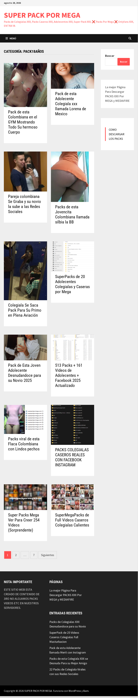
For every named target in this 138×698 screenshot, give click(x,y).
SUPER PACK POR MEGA (42, 15)
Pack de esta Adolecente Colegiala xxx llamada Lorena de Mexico (70, 103)
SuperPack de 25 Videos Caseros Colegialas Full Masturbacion (64, 636)
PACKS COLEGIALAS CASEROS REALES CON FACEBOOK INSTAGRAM (72, 457)
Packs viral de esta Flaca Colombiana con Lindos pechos (24, 443)
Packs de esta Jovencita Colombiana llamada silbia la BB (72, 214)
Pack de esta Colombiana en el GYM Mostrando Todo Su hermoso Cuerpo (22, 122)
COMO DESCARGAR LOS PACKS (116, 134)
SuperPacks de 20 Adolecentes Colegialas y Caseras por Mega (72, 284)
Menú (13, 38)
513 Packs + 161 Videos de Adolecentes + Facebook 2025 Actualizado (68, 375)
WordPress (75, 690)
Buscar (109, 56)
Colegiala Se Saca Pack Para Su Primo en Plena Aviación (24, 310)
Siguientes (47, 555)
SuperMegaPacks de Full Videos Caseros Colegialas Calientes (72, 520)
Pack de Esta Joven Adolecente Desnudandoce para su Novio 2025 (24, 373)
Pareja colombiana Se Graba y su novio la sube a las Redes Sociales (24, 204)
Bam (86, 690)
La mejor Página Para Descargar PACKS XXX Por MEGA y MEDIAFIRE (65, 594)
